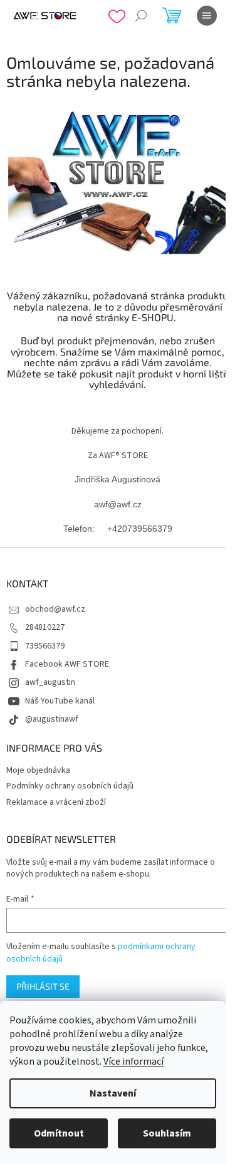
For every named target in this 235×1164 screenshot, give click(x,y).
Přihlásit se (43, 986)
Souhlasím (167, 1133)
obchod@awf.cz (55, 609)
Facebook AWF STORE (67, 664)
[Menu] (206, 15)
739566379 (45, 646)
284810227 (45, 627)
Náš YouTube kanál (60, 701)
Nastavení (113, 1093)
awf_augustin (50, 682)
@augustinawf (51, 719)
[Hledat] (141, 15)
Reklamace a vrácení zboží (56, 802)
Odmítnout (59, 1133)
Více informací (133, 1061)
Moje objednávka (38, 770)
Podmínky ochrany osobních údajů (69, 786)
